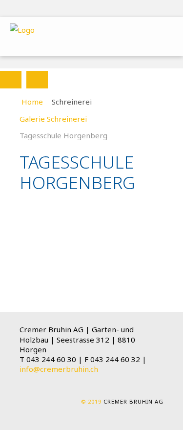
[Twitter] (134, 9)
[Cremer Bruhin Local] (22, 29)
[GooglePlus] (165, 9)
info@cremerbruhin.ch (59, 369)
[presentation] (10, 79)
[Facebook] (150, 9)
